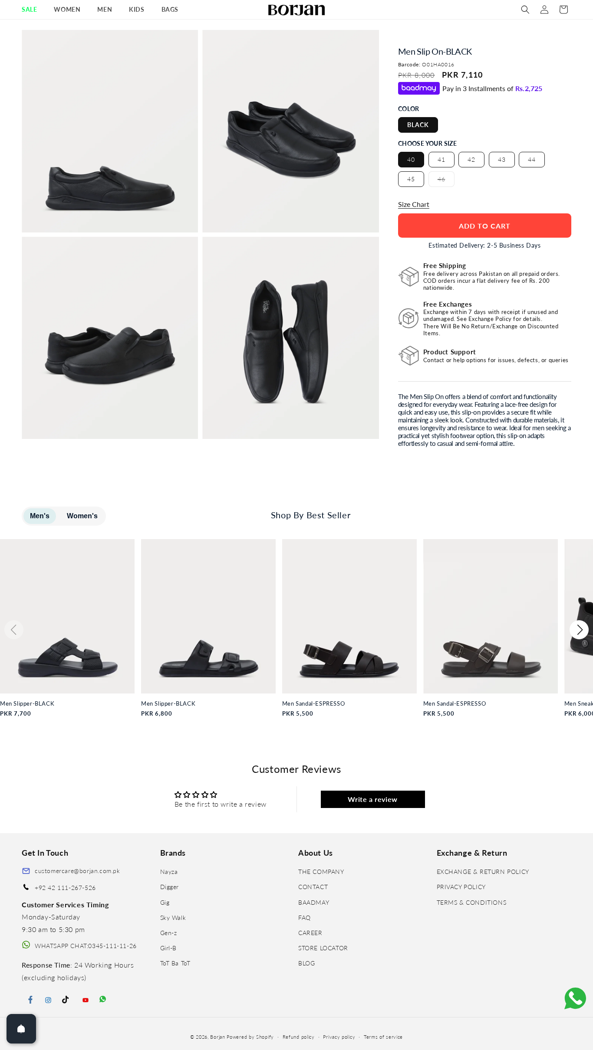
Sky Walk (173, 917)
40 (411, 159)
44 (532, 159)
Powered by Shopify (250, 1037)
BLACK (418, 124)
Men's (39, 516)
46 (446, 181)
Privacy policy (339, 1037)
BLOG (306, 963)
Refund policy (299, 1037)
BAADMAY (313, 902)
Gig (165, 902)
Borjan (217, 1037)
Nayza (169, 871)
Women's (82, 516)
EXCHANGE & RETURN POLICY (483, 871)
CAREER (310, 932)
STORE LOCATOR (323, 948)
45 (411, 179)
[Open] (21, 1028)
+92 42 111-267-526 (65, 888)
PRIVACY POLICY (461, 887)
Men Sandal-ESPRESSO (313, 704)
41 (441, 159)
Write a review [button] (372, 799)
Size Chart (413, 204)
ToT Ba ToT (175, 963)
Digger (169, 887)
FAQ (304, 917)
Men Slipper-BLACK (27, 704)
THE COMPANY (321, 871)
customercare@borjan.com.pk (77, 870)
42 (471, 159)
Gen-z (168, 932)
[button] (32, 9)
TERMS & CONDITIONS (472, 902)
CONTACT (313, 887)
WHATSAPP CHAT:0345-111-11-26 (86, 945)
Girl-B (168, 948)
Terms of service (383, 1037)
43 (502, 159)
